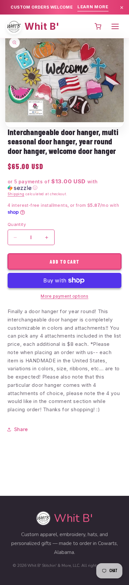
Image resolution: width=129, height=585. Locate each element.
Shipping (16, 194)
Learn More (92, 6)
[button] (64, 184)
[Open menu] (115, 26)
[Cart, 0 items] (98, 26)
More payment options (64, 296)
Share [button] (21, 429)
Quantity (17, 224)
